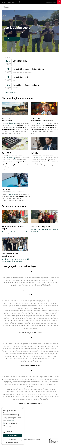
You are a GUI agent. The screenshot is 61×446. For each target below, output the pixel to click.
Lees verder (11, 420)
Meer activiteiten (11, 92)
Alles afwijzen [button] (13, 439)
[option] (30, 31)
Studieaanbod (12, 39)
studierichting (10, 123)
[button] (12, 442)
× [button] (22, 409)
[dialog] (12, 426)
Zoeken (19, 2)
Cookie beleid (25, 439)
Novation (35, 439)
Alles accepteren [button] (12, 435)
